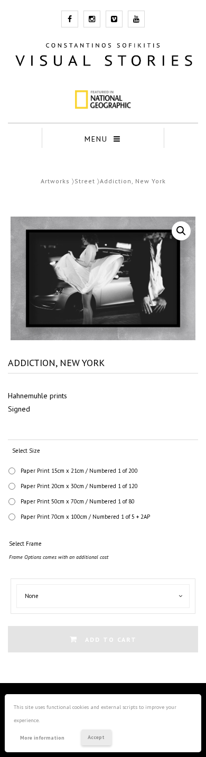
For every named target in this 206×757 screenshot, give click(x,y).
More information (42, 737)
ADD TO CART (111, 639)
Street (84, 181)
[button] (181, 230)
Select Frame (25, 543)
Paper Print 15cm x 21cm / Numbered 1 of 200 (79, 470)
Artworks (55, 181)
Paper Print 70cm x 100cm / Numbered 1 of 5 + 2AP (85, 516)
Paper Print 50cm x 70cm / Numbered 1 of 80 (78, 501)
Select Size (26, 450)
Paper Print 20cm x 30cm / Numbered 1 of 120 (79, 486)
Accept (96, 737)
